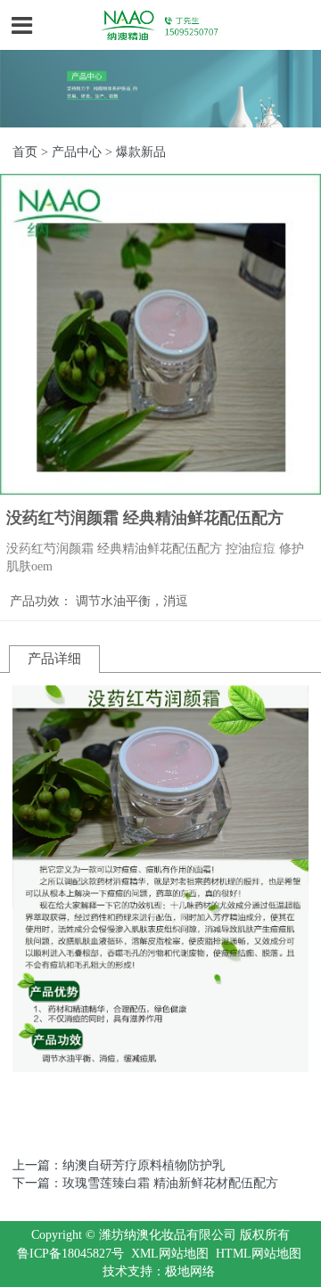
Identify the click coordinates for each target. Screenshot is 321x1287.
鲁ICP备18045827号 (70, 1253)
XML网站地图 (170, 1253)
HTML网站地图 (258, 1253)
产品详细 (54, 659)
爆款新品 (141, 152)
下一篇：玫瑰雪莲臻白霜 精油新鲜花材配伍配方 (145, 1183)
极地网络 (190, 1271)
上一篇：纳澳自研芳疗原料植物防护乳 (118, 1165)
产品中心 (77, 152)
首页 (24, 152)
